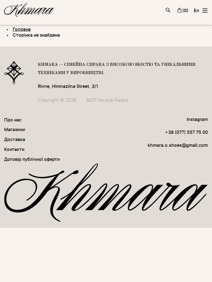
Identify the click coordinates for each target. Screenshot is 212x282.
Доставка (14, 139)
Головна (22, 29)
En (196, 11)
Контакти (14, 149)
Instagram (197, 119)
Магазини (14, 130)
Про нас (13, 120)
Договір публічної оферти (32, 159)
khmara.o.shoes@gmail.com (178, 145)
